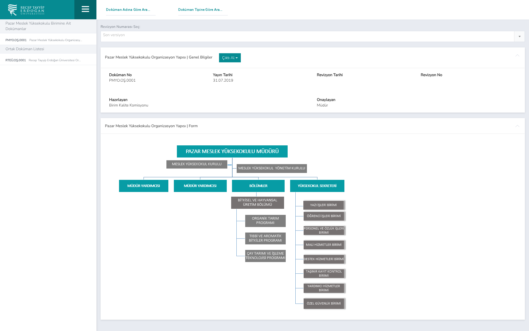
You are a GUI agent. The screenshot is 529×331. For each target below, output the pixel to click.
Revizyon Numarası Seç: (120, 26)
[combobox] (313, 36)
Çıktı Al (229, 57)
